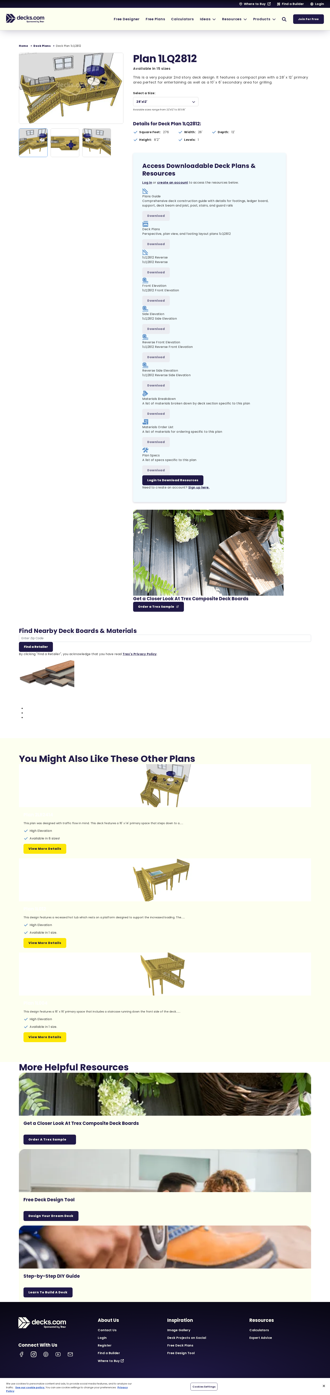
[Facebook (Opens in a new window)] (21, 1354)
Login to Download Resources (172, 480)
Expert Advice (260, 1338)
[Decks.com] (25, 18)
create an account (172, 182)
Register (105, 1345)
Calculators (259, 1330)
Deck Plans (42, 46)
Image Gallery (179, 1330)
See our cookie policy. (30, 1387)
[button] (208, 19)
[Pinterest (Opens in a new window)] (46, 1354)
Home (23, 46)
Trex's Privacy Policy (140, 654)
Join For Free (308, 19)
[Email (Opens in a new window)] (70, 1354)
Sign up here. (199, 487)
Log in (147, 182)
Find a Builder (109, 1353)
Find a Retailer (36, 647)
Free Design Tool (181, 1353)
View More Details (44, 849)
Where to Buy (109, 1361)
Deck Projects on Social (186, 1338)
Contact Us (107, 1330)
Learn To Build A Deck (48, 1292)
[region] (165, 1386)
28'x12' (141, 102)
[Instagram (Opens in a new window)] (34, 1354)
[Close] (324, 1386)
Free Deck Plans (180, 1345)
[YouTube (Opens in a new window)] (58, 1354)
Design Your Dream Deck (51, 1216)
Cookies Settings (203, 1386)
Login (102, 1338)
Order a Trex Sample (156, 606)
